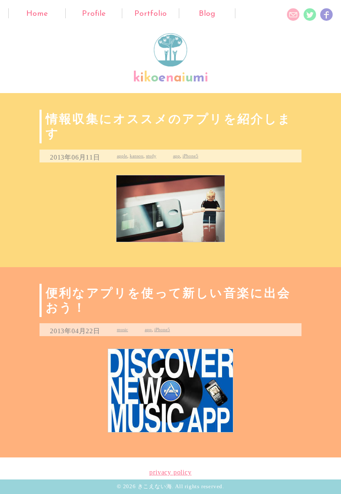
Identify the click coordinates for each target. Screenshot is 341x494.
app (176, 155)
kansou (136, 155)
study (151, 155)
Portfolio (150, 14)
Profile (94, 14)
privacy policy (170, 472)
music (122, 329)
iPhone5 (190, 155)
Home (37, 14)
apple (122, 155)
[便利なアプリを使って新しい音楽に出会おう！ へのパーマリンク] (170, 391)
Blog (207, 14)
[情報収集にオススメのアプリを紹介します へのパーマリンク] (170, 208)
